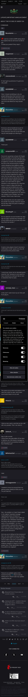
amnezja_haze (10, 288)
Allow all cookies (14, 368)
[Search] (2, 28)
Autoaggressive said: (5, 563)
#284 (24, 89)
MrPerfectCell (10, 453)
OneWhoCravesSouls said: (6, 407)
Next (19, 583)
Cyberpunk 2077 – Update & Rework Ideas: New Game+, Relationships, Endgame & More (15, 602)
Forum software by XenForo (12, 695)
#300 (24, 556)
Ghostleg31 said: (4, 235)
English (15, 643)
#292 (24, 301)
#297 (24, 432)
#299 (24, 483)
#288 (24, 212)
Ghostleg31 (9, 212)
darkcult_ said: (4, 460)
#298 (24, 453)
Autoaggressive (11, 483)
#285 (24, 110)
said (12, 575)
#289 (24, 229)
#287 (24, 151)
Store (20, 1)
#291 (24, 288)
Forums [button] (3, 1)
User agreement (17, 682)
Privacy (22, 682)
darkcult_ (9, 432)
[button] (1, 7)
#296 (24, 401)
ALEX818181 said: (4, 116)
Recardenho (9, 33)
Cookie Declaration (11, 683)
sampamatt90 (10, 151)
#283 (24, 76)
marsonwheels (10, 76)
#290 (24, 257)
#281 (24, 33)
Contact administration (7, 682)
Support (3, 3)
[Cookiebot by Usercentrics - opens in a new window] (19, 319)
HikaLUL (8, 401)
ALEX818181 (9, 89)
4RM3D (8, 229)
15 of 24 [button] (14, 583)
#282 (24, 54)
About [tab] (22, 323)
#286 (24, 140)
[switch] (23, 352)
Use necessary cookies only (14, 377)
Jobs (16, 1)
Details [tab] (14, 323)
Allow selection (14, 372)
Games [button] (10, 1)
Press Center (18, 683)
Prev (9, 583)
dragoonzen (9, 54)
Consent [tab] (6, 323)
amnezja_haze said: (5, 307)
